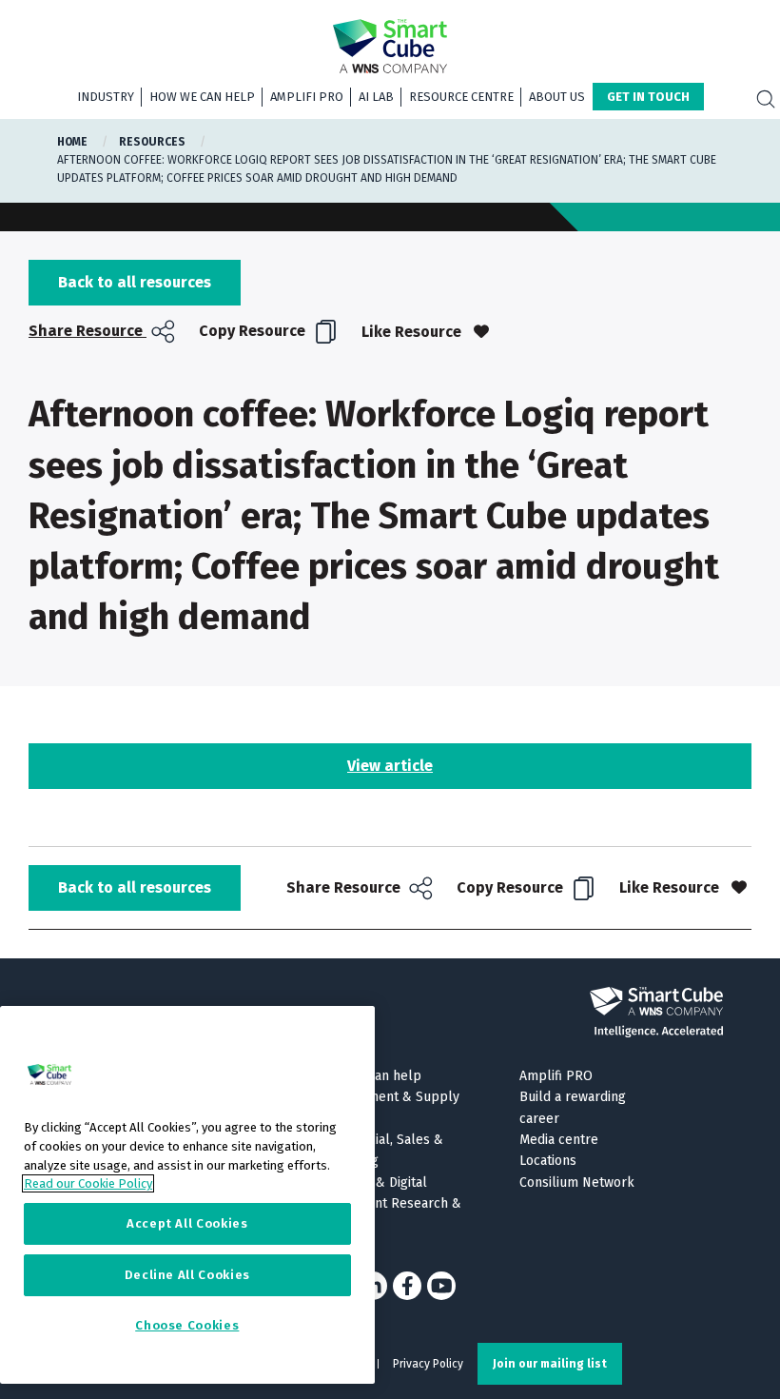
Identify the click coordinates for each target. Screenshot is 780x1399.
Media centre (558, 1140)
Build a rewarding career (572, 1107)
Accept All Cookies (187, 1223)
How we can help (202, 96)
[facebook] (407, 1285)
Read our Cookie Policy (88, 1183)
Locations (547, 1161)
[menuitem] (104, 332)
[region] (187, 1195)
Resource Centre (461, 96)
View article (390, 766)
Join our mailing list (550, 1363)
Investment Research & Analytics (389, 1213)
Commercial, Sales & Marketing (380, 1150)
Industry (105, 96)
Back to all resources (134, 282)
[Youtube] (441, 1285)
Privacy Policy (428, 1363)
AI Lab (376, 96)
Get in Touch (648, 96)
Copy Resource (254, 331)
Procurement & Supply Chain (388, 1107)
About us (557, 96)
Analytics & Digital (372, 1182)
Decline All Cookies (187, 1275)
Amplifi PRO (306, 96)
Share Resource (87, 331)
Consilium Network (576, 1182)
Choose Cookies (187, 1325)
